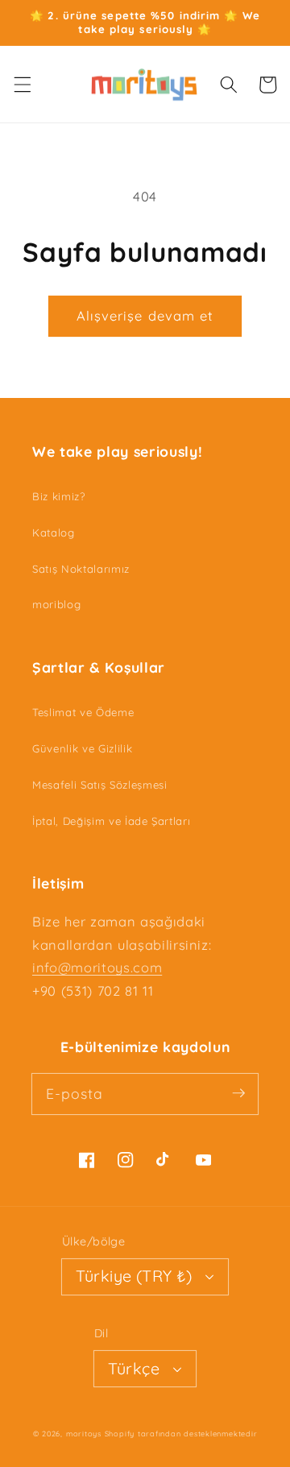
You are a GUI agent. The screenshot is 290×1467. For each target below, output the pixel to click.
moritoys (84, 1433)
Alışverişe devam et (145, 315)
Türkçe (134, 1368)
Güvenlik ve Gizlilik (82, 748)
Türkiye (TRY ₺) (134, 1276)
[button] (21, 84)
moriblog (56, 604)
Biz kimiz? (58, 496)
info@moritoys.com (97, 967)
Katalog (53, 532)
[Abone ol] (238, 1093)
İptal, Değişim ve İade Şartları (111, 820)
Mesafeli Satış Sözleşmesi (100, 784)
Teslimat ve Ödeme (83, 712)
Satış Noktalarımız (81, 568)
